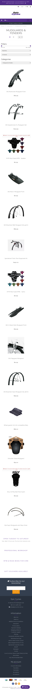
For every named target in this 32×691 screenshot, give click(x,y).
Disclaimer (16, 623)
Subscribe (16, 591)
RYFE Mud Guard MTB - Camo (16, 291)
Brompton (16, 649)
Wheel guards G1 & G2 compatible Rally (16, 425)
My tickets (16, 670)
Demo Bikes (16, 655)
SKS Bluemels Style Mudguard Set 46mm (16, 392)
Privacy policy (16, 625)
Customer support (16, 632)
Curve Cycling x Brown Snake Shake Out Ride (16, 653)
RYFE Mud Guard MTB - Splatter (16, 158)
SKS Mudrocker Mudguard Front (16, 91)
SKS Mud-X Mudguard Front (16, 191)
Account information (16, 665)
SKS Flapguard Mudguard (16, 358)
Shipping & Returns (16, 630)
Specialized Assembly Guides (16, 644)
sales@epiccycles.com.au (16, 607)
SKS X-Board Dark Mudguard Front (16, 325)
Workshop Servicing (16, 638)
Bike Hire (16, 617)
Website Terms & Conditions (16, 621)
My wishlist (16, 672)
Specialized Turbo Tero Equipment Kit (16, 258)
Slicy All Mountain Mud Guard (16, 492)
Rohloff (16, 646)
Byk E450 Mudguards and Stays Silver (16, 525)
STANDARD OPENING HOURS (16, 636)
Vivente (16, 651)
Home (2, 26)
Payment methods (16, 627)
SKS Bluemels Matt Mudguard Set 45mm (16, 225)
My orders (16, 668)
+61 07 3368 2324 (16, 604)
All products (16, 674)
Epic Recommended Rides (16, 657)
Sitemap (16, 634)
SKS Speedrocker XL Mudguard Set (16, 125)
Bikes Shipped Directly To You (16, 642)
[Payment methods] (6, 680)
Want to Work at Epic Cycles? (16, 640)
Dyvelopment (18, 688)
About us (16, 619)
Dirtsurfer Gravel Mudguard (16, 458)
